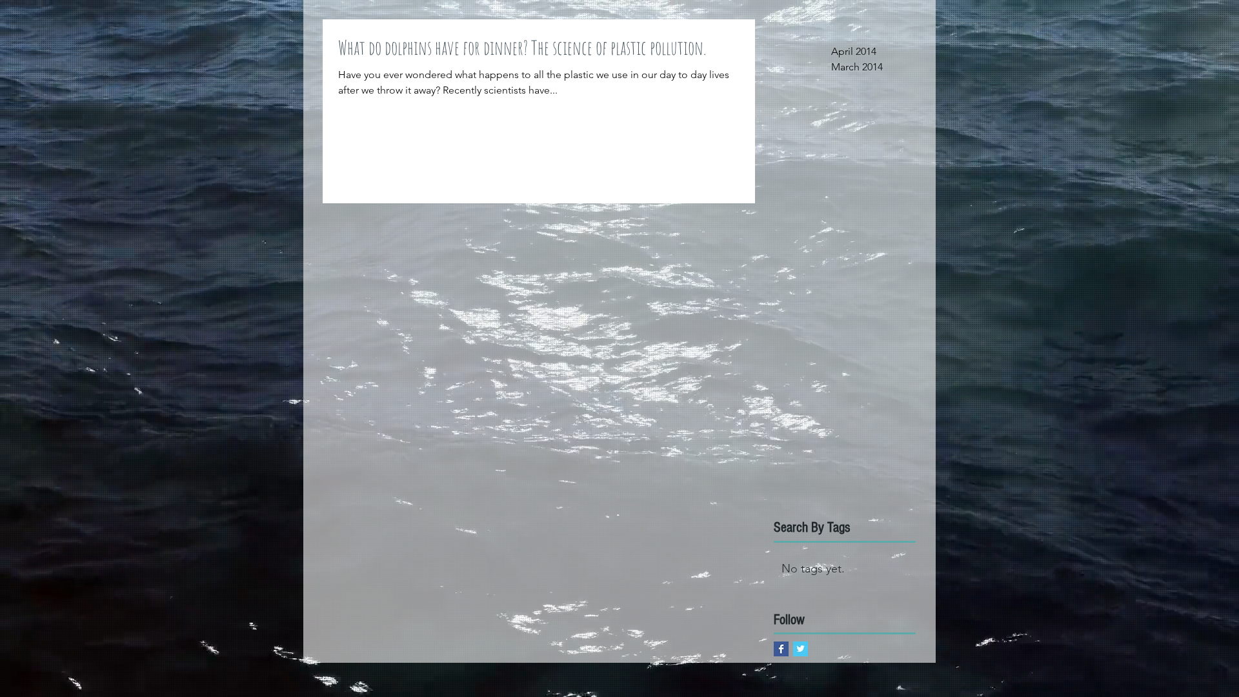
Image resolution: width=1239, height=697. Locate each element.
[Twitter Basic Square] (800, 648)
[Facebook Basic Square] (781, 648)
